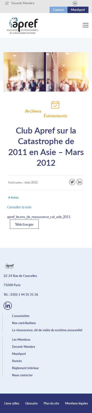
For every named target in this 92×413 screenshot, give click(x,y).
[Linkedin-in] (8, 306)
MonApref (78, 10)
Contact (58, 10)
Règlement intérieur (25, 368)
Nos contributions (24, 323)
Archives (33, 111)
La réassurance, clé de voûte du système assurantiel (47, 330)
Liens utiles (11, 403)
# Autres (13, 197)
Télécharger (24, 224)
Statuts (17, 361)
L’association (20, 316)
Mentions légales (76, 403)
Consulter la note (19, 207)
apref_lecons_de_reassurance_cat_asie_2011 (39, 217)
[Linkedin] (75, 3)
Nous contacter (22, 375)
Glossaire (31, 403)
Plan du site (51, 403)
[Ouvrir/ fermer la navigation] (85, 25)
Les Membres (21, 339)
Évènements (55, 115)
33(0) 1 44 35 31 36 (24, 294)
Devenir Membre (21, 3)
